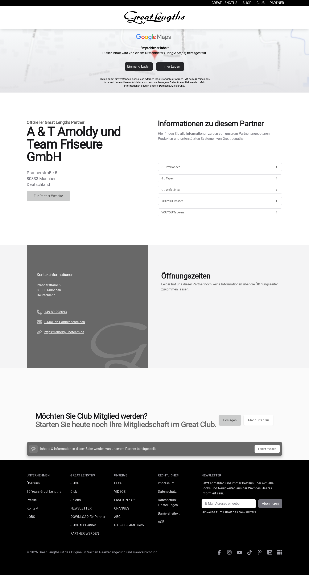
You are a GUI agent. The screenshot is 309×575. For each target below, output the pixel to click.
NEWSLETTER (81, 508)
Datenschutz (167, 492)
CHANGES (121, 508)
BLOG (118, 483)
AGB (161, 522)
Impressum (166, 483)
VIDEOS (120, 492)
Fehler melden (267, 449)
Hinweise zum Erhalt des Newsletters (229, 512)
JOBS (31, 517)
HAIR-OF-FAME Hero (129, 525)
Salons (75, 500)
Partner (277, 3)
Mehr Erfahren (258, 420)
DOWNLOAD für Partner (87, 517)
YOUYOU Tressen (172, 201)
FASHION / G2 (124, 500)
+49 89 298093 (55, 312)
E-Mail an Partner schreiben (64, 322)
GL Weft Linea (170, 189)
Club (260, 3)
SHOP (74, 483)
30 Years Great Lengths (44, 492)
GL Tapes (167, 178)
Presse (32, 500)
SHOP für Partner (83, 525)
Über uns (33, 483)
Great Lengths (224, 3)
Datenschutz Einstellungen (168, 502)
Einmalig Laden (138, 66)
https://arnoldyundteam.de (64, 332)
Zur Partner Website (48, 196)
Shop (247, 3)
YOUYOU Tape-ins (172, 212)
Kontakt (32, 508)
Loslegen (230, 420)
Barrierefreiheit (169, 513)
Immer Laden (170, 66)
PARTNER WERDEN (84, 534)
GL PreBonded (170, 167)
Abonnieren (270, 504)
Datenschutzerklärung (171, 85)
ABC (117, 517)
